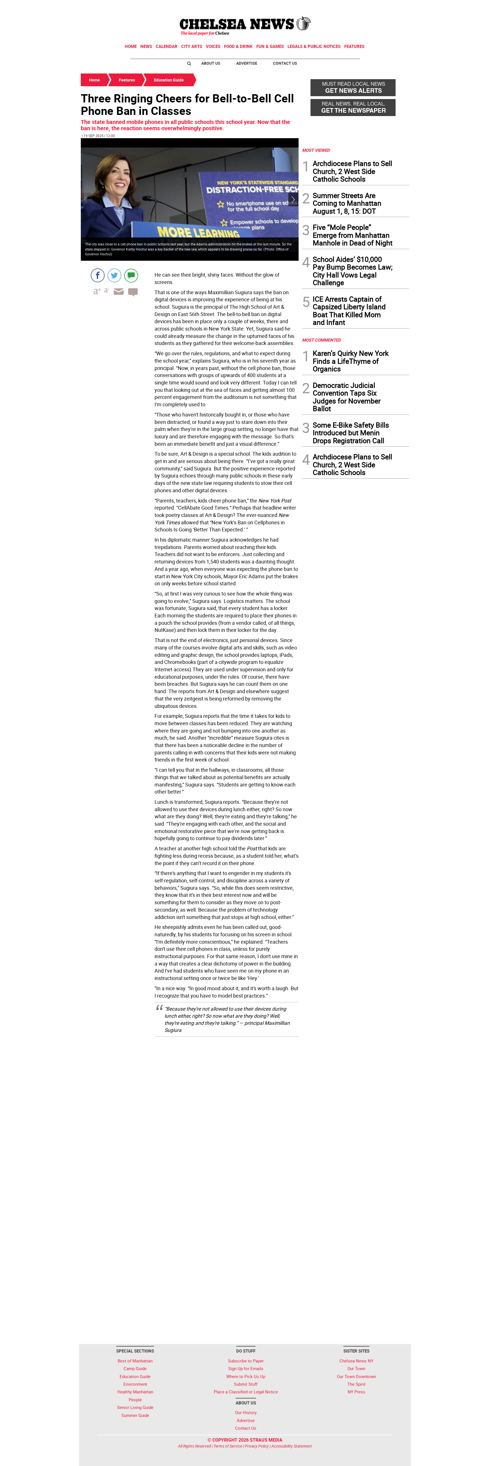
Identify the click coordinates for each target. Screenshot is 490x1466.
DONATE (395, 6)
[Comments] (131, 275)
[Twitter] (114, 275)
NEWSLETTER (363, 6)
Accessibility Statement (291, 1446)
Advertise (246, 63)
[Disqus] (190, 1113)
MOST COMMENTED (321, 340)
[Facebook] (98, 275)
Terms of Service (228, 1446)
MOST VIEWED (316, 150)
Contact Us (285, 63)
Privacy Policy (257, 1446)
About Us (210, 63)
